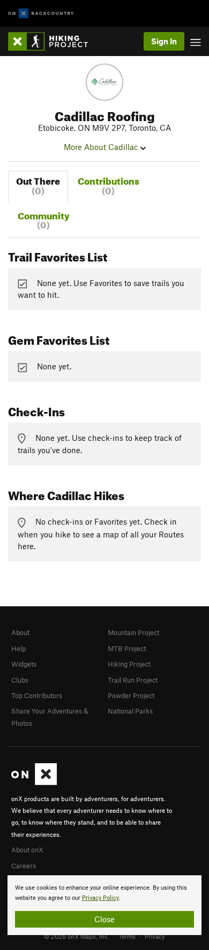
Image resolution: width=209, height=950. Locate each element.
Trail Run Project (133, 680)
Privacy (155, 936)
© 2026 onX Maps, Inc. (76, 936)
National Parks (130, 711)
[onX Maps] (34, 782)
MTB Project (127, 648)
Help (18, 648)
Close (104, 919)
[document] (104, 905)
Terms (127, 936)
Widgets (23, 664)
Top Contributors (36, 695)
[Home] (53, 41)
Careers (23, 865)
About (20, 632)
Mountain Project (133, 632)
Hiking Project (129, 664)
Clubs (19, 680)
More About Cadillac (102, 147)
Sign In (164, 41)
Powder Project (131, 695)
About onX (27, 849)
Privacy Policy (100, 897)
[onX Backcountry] (41, 14)
